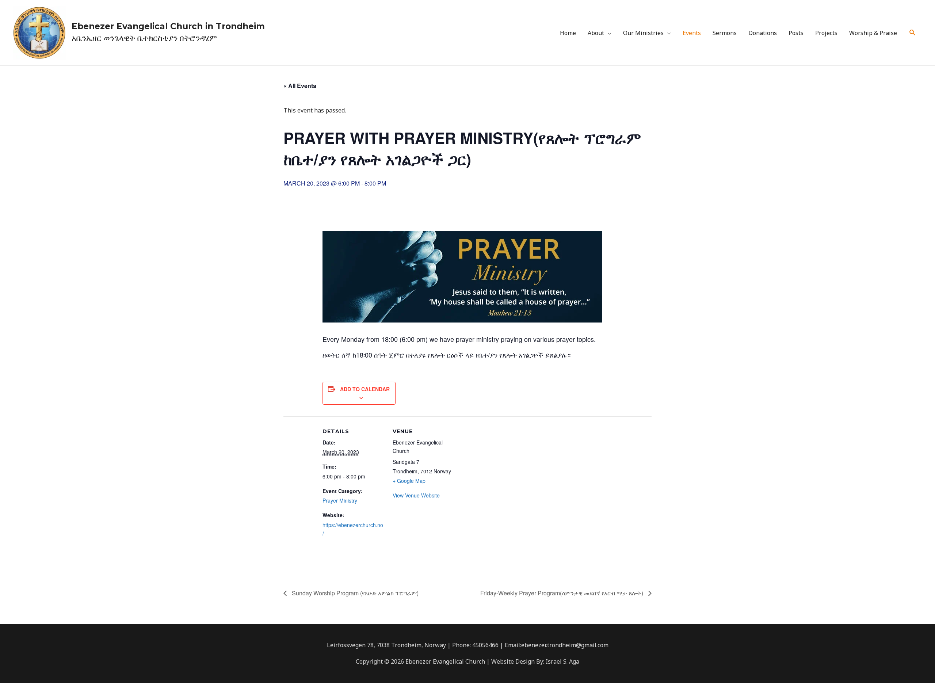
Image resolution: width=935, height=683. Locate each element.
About (596, 33)
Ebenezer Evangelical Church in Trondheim (168, 26)
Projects (826, 33)
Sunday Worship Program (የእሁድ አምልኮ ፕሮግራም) (354, 593)
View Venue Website (416, 495)
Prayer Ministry (340, 500)
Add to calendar (365, 389)
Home (568, 33)
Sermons (725, 33)
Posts (796, 33)
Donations (762, 33)
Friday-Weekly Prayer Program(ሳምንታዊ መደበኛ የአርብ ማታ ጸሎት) (562, 593)
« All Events (299, 85)
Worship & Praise (873, 33)
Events (692, 33)
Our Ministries (643, 33)
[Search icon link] (912, 33)
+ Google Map (409, 480)
